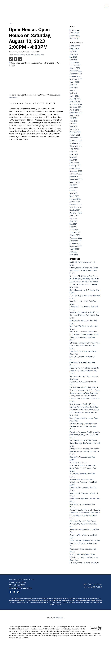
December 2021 (76, 204)
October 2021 (75, 210)
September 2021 (76, 213)
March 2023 (74, 163)
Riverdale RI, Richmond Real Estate (83, 465)
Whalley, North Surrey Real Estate (82, 554)
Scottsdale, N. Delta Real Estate (82, 479)
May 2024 (73, 124)
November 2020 (76, 241)
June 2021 (74, 221)
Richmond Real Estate (78, 462)
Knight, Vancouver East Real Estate (83, 396)
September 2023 (76, 146)
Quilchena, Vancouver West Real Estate (84, 448)
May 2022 (73, 190)
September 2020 (76, 246)
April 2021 (73, 227)
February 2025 (75, 98)
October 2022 (75, 176)
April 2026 (73, 60)
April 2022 (73, 193)
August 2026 (74, 48)
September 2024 (76, 112)
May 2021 (73, 224)
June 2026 (74, 54)
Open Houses (75, 35)
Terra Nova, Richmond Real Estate (83, 521)
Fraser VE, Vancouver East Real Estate (84, 368)
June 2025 (74, 87)
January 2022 (75, 201)
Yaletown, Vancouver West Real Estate (84, 563)
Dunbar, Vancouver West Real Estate (83, 332)
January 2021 (75, 235)
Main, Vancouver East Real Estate (82, 404)
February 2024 (75, 132)
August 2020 (74, 249)
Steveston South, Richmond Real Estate (85, 510)
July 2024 (73, 118)
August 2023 (74, 149)
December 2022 (76, 171)
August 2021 (74, 215)
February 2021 (75, 232)
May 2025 (73, 90)
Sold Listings (74, 38)
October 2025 (75, 76)
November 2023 (76, 140)
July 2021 (73, 218)
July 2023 (73, 151)
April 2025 (73, 93)
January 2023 (75, 168)
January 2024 (75, 135)
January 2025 (75, 101)
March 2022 (74, 196)
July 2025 (73, 85)
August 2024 (74, 115)
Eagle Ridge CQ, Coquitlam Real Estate (84, 334)
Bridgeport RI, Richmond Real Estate (83, 276)
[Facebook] (10, 591)
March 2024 (74, 129)
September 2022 (76, 179)
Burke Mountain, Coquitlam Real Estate (84, 279)
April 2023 (73, 160)
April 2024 (73, 126)
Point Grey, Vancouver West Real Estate (85, 432)
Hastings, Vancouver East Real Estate (84, 387)
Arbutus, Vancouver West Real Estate (84, 267)
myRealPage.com (59, 618)
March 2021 (74, 229)
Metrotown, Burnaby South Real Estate (84, 409)
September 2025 (76, 79)
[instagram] (18, 591)
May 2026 (73, 57)
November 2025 (76, 73)
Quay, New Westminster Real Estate (83, 440)
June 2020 (74, 254)
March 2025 (74, 96)
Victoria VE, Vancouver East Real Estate (85, 540)
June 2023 (74, 154)
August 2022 (74, 182)
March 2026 (74, 62)
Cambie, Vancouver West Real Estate (84, 281)
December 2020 (76, 238)
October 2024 (75, 110)
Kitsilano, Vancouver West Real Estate (84, 393)
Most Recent (75, 46)
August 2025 (74, 82)
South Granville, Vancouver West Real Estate (29, 55)
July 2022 (73, 185)
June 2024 (74, 121)
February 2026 (75, 65)
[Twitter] (14, 591)
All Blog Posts (75, 30)
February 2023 (75, 165)
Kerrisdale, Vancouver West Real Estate (85, 390)
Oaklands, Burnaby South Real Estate (83, 423)
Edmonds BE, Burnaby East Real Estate (84, 343)
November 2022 (76, 174)
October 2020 (75, 243)
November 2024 (76, 107)
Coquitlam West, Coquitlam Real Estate (84, 312)
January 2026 (75, 68)
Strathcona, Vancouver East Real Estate (85, 512)
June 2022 (74, 188)
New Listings (74, 33)
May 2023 (73, 157)
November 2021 (76, 207)
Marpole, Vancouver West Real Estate (84, 407)
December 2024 (76, 104)
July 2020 (73, 252)
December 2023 (76, 138)
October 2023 (75, 143)
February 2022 (75, 199)
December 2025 (76, 71)
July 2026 (73, 51)
